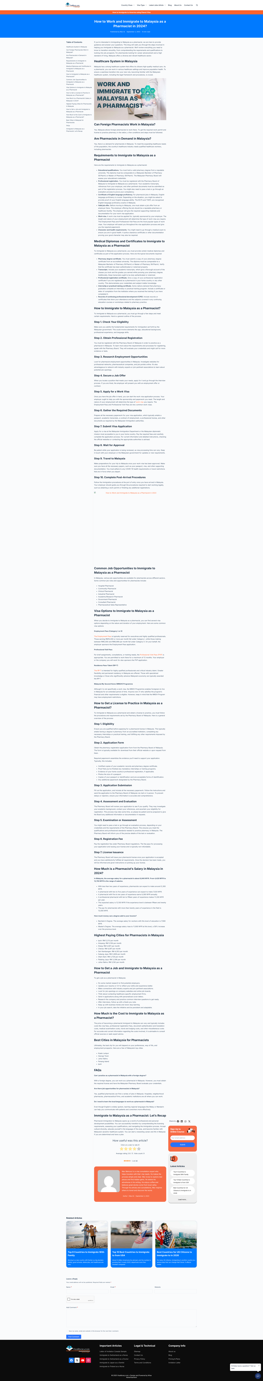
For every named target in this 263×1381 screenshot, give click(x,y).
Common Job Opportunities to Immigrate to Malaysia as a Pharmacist (76, 82)
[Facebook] (71, 1360)
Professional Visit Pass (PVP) (151, 655)
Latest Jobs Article (156, 5)
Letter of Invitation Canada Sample (113, 1351)
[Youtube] (82, 1360)
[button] (178, 1121)
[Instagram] (88, 1360)
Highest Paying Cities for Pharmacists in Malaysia (78, 105)
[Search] (197, 5)
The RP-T (98, 670)
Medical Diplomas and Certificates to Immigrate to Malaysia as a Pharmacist (78, 68)
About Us (178, 5)
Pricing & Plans (174, 1359)
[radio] (121, 1149)
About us (171, 1351)
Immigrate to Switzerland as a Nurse (114, 1355)
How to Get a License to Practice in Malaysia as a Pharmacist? (78, 94)
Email (113, 1287)
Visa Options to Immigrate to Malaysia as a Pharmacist (79, 88)
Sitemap (137, 1351)
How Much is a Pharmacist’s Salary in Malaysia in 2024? (78, 99)
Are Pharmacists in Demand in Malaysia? (76, 56)
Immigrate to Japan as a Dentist (112, 1363)
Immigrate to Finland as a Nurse (112, 1366)
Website (158, 1287)
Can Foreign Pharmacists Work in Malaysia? (77, 51)
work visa (139, 402)
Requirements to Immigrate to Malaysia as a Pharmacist (76, 62)
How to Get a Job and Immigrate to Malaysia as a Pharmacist (78, 110)
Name (69, 1287)
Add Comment (72, 1307)
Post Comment (73, 1337)
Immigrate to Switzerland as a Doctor (114, 1359)
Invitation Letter (174, 1363)
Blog (170, 5)
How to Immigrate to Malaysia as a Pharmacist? (77, 75)
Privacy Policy (139, 1359)
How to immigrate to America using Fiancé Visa (131, 12)
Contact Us (188, 5)
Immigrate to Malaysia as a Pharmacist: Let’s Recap (75, 130)
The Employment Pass (103, 636)
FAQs (68, 125)
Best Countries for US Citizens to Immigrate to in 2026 (182, 1190)
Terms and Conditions (142, 1363)
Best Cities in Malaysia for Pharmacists (75, 121)
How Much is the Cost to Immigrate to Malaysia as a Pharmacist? (79, 116)
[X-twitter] (77, 1360)
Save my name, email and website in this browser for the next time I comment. (94, 1331)
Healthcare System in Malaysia (76, 47)
